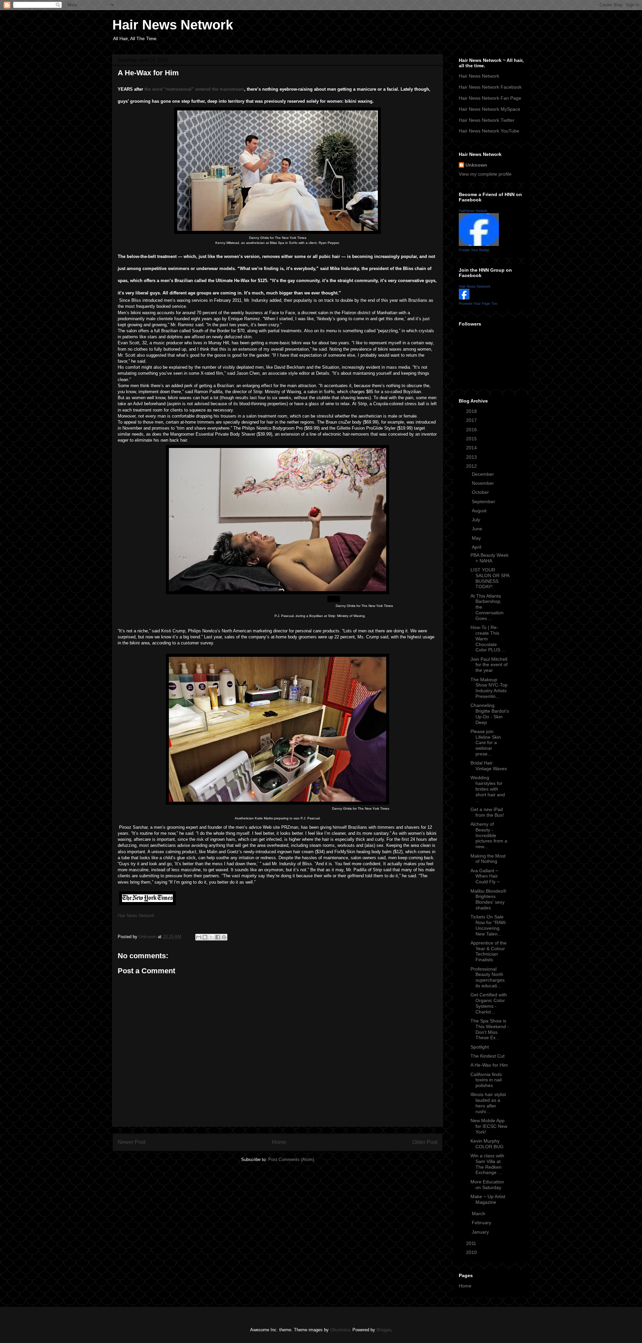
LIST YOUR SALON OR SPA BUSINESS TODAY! (489, 578)
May (477, 538)
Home (279, 1142)
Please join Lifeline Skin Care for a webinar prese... (485, 742)
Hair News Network (172, 24)
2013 (472, 457)
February (482, 1222)
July (476, 519)
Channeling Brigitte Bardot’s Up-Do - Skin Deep (489, 714)
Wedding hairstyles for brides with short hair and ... (487, 789)
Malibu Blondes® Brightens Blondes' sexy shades (488, 899)
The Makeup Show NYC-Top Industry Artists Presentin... (489, 688)
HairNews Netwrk (473, 211)
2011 (471, 1243)
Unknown (476, 165)
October (481, 492)
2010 (472, 1252)
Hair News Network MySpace (489, 109)
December (483, 474)
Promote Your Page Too (478, 303)
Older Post (424, 1142)
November (483, 483)
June (478, 528)
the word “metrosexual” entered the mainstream (194, 89)
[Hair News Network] (464, 297)
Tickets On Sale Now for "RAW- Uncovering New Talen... (488, 925)
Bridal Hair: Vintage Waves (488, 765)
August (480, 510)
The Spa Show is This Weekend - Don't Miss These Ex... (489, 1029)
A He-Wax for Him (489, 1065)
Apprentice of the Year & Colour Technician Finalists (488, 951)
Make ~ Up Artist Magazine (487, 1199)
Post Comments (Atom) (291, 1159)
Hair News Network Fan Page (490, 98)
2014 (472, 447)
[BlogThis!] (205, 937)
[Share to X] (211, 937)
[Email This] (198, 937)
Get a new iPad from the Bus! (487, 812)
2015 (472, 438)
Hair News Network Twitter (487, 120)
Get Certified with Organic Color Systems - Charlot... (488, 1003)
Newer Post (131, 1142)
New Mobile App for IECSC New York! (488, 1126)
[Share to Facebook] (217, 937)
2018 (472, 411)
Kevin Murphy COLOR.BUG (487, 1143)
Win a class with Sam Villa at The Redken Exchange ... (487, 1164)
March (479, 1213)
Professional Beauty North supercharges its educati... (487, 977)
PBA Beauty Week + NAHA (489, 557)
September (484, 501)
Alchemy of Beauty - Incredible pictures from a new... (488, 835)
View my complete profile (485, 174)
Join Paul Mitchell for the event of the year (489, 664)
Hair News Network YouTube (489, 130)
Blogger (384, 1329)
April (477, 547)
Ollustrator (340, 1329)
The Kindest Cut (487, 1056)
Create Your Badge (474, 250)
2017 (472, 420)
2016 (472, 429)
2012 (472, 466)
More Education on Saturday (487, 1184)
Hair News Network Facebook (490, 87)
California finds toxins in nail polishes (486, 1080)
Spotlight (479, 1047)
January (481, 1232)
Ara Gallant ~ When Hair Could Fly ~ (485, 876)
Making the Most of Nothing (488, 858)
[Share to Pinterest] (224, 937)
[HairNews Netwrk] (479, 244)
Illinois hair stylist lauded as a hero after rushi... (488, 1103)
